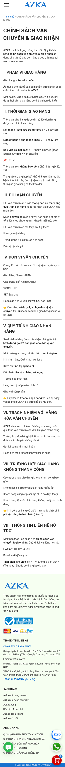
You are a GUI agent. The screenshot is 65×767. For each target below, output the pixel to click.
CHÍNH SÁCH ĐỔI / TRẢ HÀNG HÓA (21, 743)
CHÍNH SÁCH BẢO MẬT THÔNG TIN (21, 753)
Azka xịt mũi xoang (13, 713)
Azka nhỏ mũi (10, 718)
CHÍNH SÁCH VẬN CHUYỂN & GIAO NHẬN (24, 739)
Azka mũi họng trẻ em (14, 695)
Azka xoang (9, 704)
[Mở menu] (6, 5)
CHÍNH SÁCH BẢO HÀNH (15, 748)
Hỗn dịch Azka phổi (13, 709)
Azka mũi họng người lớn (16, 700)
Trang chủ (8, 16)
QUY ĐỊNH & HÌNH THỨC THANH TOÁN (23, 734)
